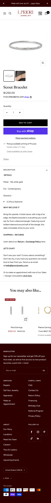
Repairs (6, 385)
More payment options (26, 138)
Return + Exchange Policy (29, 241)
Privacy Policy (34, 416)
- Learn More (35, 3)
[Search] (10, 13)
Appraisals (7, 395)
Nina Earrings (17, 327)
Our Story (7, 429)
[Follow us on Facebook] (31, 432)
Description (9, 170)
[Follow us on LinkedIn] (38, 438)
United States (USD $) (13, 470)
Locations (7, 434)
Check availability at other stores (19, 151)
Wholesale (8, 455)
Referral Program (35, 411)
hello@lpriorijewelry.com (17, 265)
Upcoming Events (11, 460)
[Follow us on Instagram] (38, 432)
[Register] (43, 371)
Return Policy (34, 395)
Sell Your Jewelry (10, 390)
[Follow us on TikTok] (31, 438)
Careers (6, 444)
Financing (32, 400)
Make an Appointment (9, 402)
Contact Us (33, 390)
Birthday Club (34, 406)
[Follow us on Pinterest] (44, 432)
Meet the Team (10, 439)
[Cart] (46, 13)
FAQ (30, 385)
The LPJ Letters (10, 450)
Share (6, 159)
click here (27, 276)
